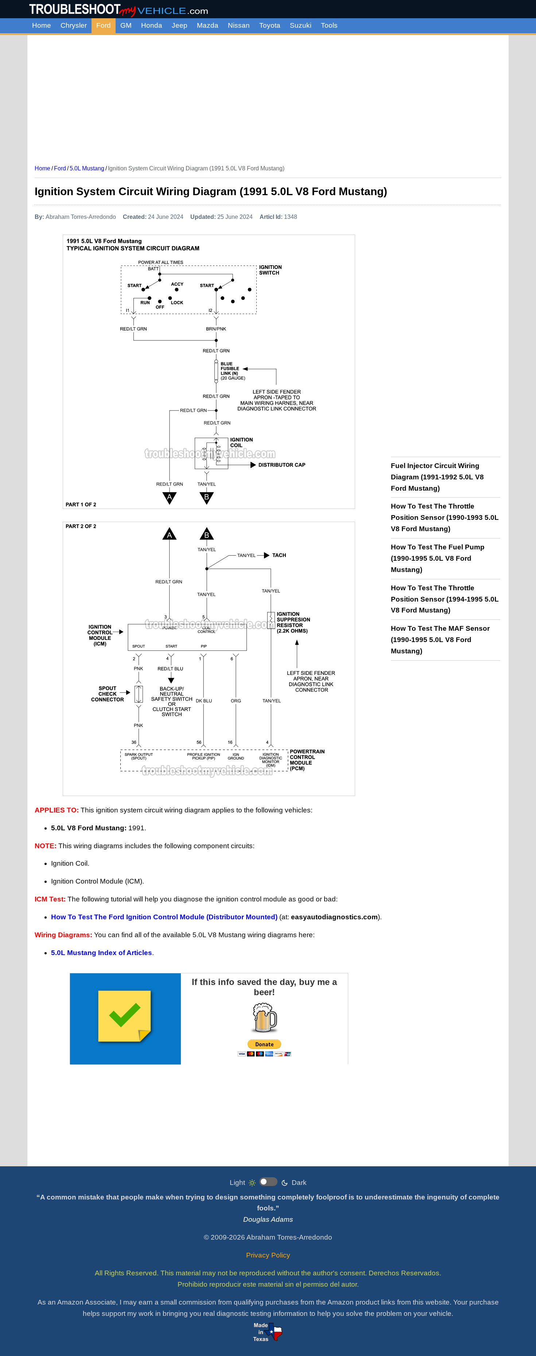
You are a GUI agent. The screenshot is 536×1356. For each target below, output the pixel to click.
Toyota (269, 25)
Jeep (179, 25)
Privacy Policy (268, 1255)
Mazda (207, 25)
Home (41, 25)
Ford (103, 25)
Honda (151, 25)
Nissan (239, 25)
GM (126, 25)
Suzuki (300, 25)
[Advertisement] (268, 97)
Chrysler (74, 25)
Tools (329, 25)
